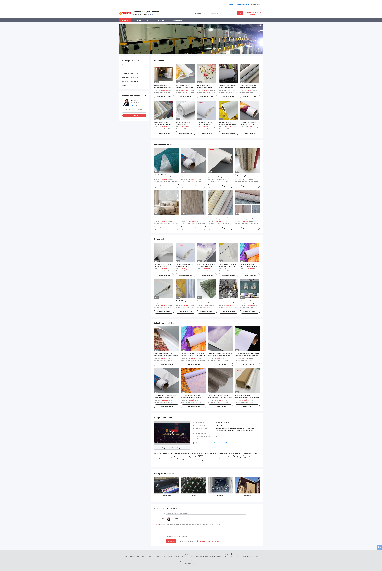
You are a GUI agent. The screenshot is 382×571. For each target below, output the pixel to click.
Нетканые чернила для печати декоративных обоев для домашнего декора (219, 177)
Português (184, 556)
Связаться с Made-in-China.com (204, 554)
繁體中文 (151, 556)
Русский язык (198, 556)
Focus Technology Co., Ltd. (189, 560)
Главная (125, 20)
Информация (236, 554)
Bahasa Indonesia (253, 556)
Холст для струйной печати (131, 81)
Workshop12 (167, 496)
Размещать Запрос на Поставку (208, 541)
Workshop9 (247, 496)
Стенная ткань (127, 65)
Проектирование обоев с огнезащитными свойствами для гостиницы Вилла (249, 88)
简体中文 (144, 556)
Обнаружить (160, 20)
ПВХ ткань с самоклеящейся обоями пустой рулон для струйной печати (228, 266)
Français (163, 556)
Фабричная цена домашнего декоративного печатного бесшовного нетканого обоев (206, 266)
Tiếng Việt (243, 556)
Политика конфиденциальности (184, 554)
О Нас (149, 20)
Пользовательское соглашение (164, 554)
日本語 (157, 556)
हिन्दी (225, 556)
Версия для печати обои (130, 77)
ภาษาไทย (230, 556)
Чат (135, 105)
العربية (211, 556)
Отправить (171, 541)
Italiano (191, 556)
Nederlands (219, 556)
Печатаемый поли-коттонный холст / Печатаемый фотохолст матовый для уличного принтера (193, 356)
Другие (124, 85)
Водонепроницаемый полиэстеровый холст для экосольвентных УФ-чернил (249, 266)
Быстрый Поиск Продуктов (222, 554)
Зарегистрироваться (242, 5)
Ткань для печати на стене (130, 73)
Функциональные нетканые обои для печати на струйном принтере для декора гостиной (220, 356)
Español (170, 556)
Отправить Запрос (164, 96)
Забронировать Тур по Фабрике (172, 448)
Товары (138, 20)
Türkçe (237, 556)
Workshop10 (220, 496)
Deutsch (177, 556)
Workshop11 (193, 496)
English (138, 556)
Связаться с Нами (176, 20)
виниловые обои (127, 69)
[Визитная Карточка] (145, 98)
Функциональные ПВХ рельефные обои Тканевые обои (163, 124)
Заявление (150, 554)
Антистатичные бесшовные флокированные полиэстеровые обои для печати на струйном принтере (166, 356)
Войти (231, 5)
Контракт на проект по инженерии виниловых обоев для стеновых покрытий (219, 219)
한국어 (206, 556)
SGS (226, 443)
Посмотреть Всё (159, 463)
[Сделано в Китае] (132, 4)
